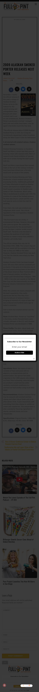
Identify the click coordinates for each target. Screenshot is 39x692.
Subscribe (19, 353)
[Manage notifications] (4, 685)
